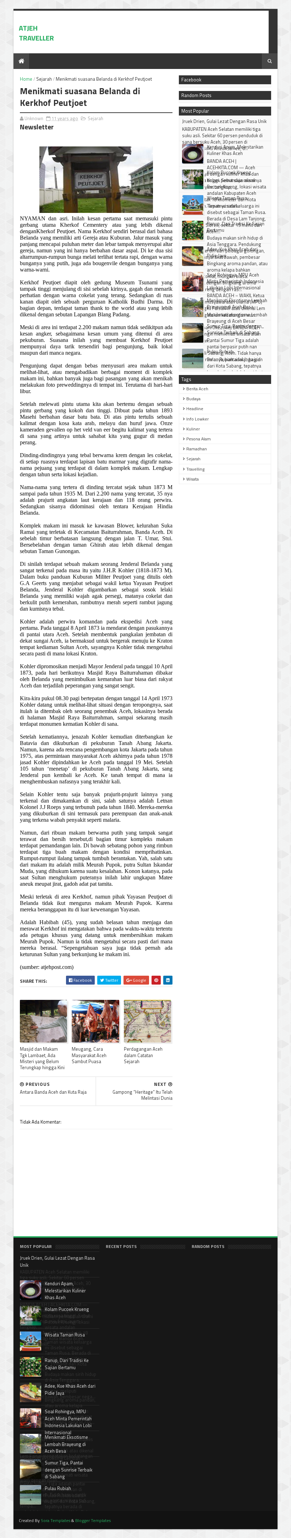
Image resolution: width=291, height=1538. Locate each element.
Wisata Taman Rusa (227, 198)
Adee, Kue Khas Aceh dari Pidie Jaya (232, 252)
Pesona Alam (198, 438)
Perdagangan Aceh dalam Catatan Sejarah (143, 1055)
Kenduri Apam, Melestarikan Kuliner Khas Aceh (235, 150)
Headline (194, 408)
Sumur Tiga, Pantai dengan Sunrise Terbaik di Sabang (234, 329)
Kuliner (193, 428)
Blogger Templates (93, 1520)
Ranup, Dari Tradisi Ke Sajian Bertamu (235, 227)
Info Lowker (197, 419)
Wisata (192, 479)
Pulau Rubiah (220, 351)
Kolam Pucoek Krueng (229, 172)
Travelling (195, 469)
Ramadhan (196, 448)
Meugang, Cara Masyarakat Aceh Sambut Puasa (89, 1055)
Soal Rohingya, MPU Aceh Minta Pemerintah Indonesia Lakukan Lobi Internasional (235, 281)
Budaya (193, 398)
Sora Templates (55, 1520)
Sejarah (44, 78)
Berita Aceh (197, 388)
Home (26, 78)
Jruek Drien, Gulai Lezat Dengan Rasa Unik (224, 121)
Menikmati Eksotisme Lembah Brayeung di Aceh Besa (237, 303)
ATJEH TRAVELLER (36, 32)
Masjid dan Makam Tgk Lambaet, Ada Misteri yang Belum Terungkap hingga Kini (42, 1058)
